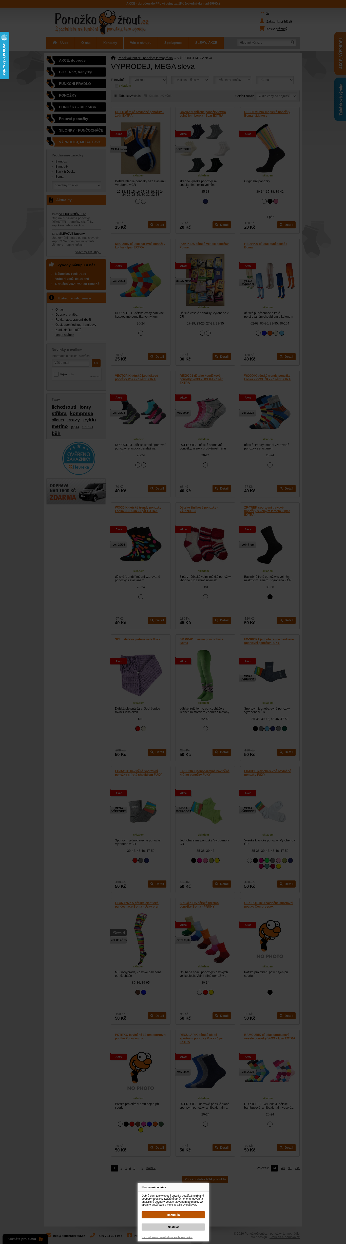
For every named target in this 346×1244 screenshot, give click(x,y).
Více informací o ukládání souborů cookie (167, 1237)
